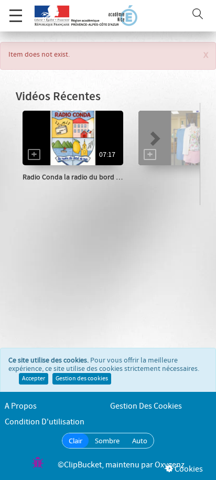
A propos (21, 406)
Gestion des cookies (82, 379)
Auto (139, 440)
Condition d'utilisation (44, 422)
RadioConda (54, 188)
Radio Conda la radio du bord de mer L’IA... (89, 177)
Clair (75, 440)
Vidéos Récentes (58, 97)
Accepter (33, 379)
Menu (15, 15)
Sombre (107, 440)
